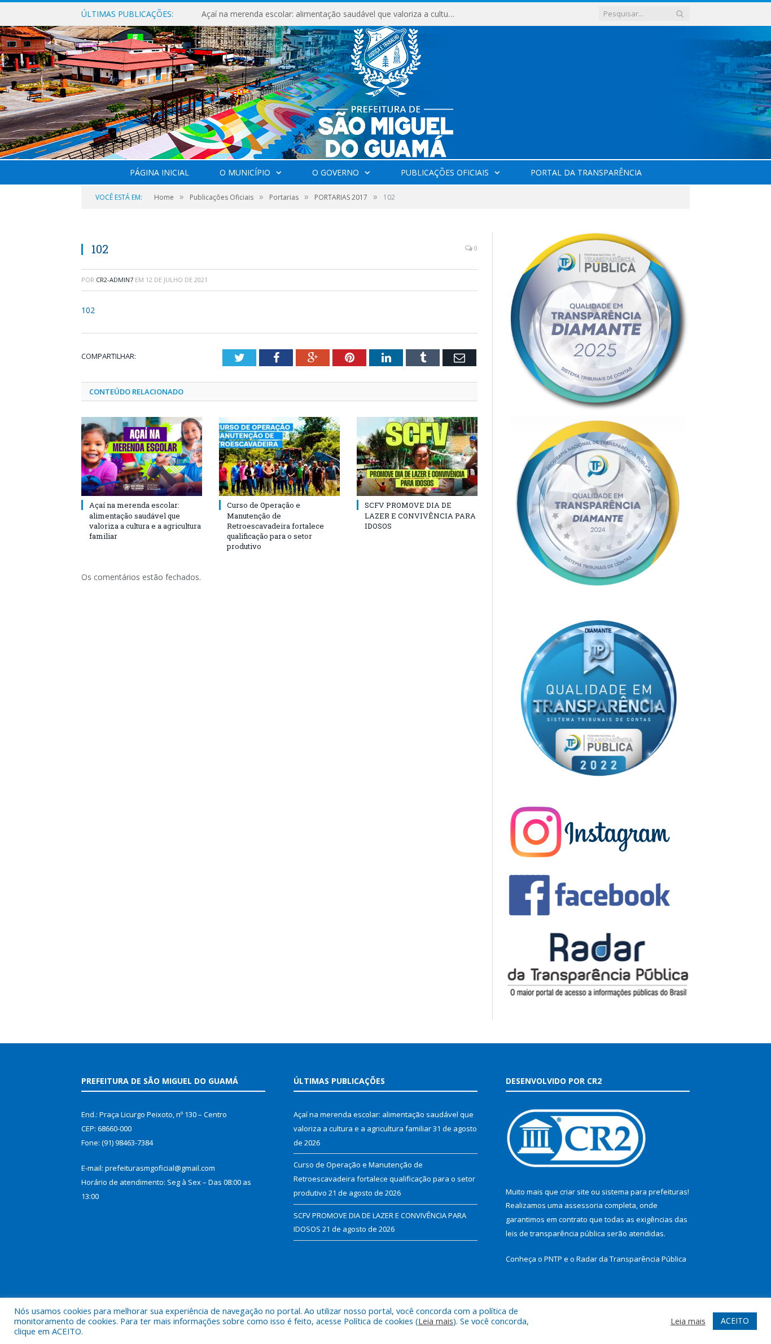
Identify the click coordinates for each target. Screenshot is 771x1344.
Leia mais (435, 1321)
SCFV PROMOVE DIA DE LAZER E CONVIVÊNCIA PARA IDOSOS (420, 515)
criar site (574, 1192)
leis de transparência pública (555, 1233)
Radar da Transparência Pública (631, 1259)
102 (88, 310)
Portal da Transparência (586, 172)
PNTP (553, 1259)
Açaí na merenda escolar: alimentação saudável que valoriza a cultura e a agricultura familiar (145, 520)
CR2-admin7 (114, 279)
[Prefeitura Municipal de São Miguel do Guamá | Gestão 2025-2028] (385, 90)
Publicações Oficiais (445, 172)
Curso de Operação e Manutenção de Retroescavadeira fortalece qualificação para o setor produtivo (331, 14)
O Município (245, 172)
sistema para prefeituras (644, 1192)
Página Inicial (159, 172)
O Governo (335, 172)
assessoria (583, 1205)
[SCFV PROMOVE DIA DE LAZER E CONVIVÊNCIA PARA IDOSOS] (417, 456)
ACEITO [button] (735, 1320)
